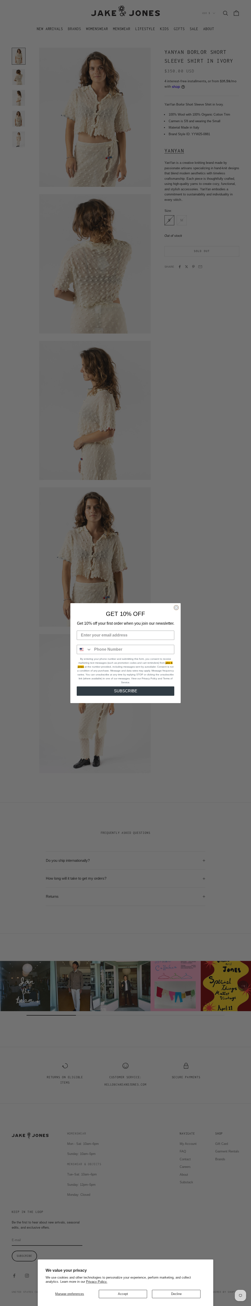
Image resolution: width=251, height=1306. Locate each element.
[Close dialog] (176, 607)
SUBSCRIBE (125, 691)
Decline (176, 1294)
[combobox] (84, 649)
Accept (123, 1294)
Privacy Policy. (96, 1281)
